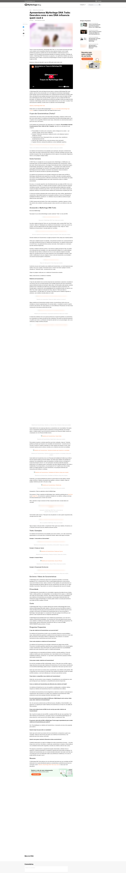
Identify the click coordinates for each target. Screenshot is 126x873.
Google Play (35, 496)
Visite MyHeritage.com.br (30, 1)
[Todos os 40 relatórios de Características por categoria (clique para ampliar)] (51, 144)
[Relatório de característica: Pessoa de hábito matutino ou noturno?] (51, 296)
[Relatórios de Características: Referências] (51, 485)
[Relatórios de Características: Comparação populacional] (51, 310)
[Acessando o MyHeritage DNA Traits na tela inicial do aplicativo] (51, 506)
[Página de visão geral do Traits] (51, 260)
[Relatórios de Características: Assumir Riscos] (51, 560)
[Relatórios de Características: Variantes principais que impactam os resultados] (51, 450)
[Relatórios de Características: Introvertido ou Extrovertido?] (51, 542)
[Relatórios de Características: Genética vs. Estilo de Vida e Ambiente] (51, 373)
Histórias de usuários (93, 30)
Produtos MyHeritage (93, 23)
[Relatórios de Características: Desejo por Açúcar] (51, 551)
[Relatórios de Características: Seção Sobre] (51, 436)
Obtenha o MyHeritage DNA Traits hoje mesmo (49, 764)
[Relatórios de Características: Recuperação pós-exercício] (51, 570)
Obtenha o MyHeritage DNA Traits (37, 105)
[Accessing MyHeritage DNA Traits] (51, 217)
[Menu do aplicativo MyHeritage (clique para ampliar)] (51, 519)
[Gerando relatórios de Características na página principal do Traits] (51, 231)
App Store (70, 494)
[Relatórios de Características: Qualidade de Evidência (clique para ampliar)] (51, 472)
